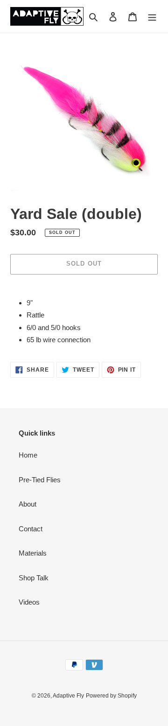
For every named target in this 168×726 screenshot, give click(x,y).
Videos (29, 602)
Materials (33, 553)
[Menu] (152, 17)
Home (28, 455)
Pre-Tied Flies (40, 480)
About (27, 504)
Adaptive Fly (68, 695)
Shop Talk (34, 578)
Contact (30, 529)
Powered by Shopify (111, 695)
